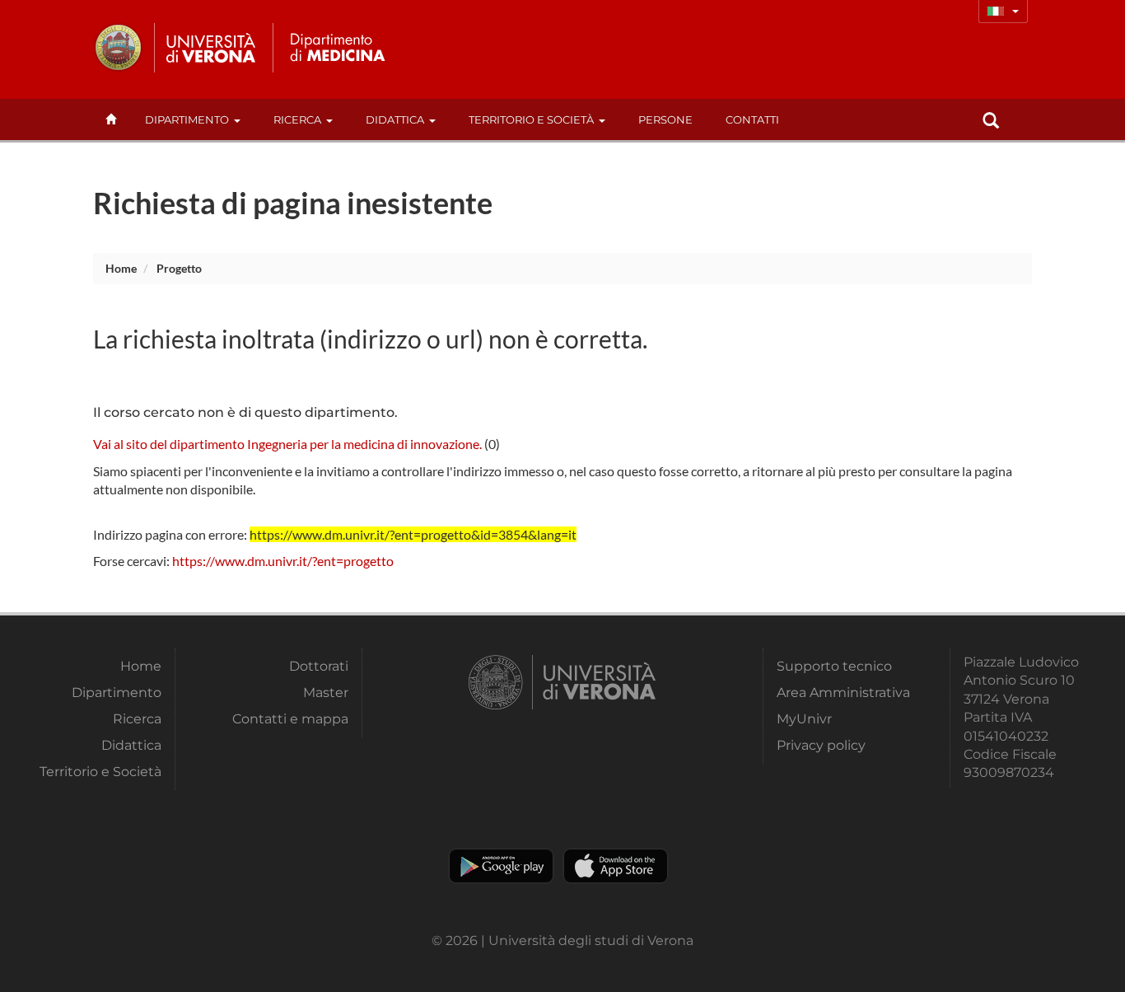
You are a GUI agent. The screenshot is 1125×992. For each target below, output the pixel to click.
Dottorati (318, 666)
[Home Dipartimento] (335, 48)
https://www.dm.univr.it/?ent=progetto (283, 561)
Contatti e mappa (290, 719)
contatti (752, 119)
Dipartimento (187, 119)
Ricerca (297, 119)
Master (325, 692)
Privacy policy (821, 745)
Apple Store (615, 865)
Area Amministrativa (843, 692)
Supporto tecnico (834, 666)
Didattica (395, 119)
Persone (665, 119)
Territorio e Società (531, 119)
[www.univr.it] (175, 48)
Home (121, 268)
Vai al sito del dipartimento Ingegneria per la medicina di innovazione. (287, 444)
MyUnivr (804, 719)
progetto (179, 268)
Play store (501, 865)
